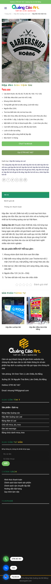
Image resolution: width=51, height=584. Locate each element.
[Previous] (1, 315)
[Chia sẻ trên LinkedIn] (25, 180)
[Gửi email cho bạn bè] (17, 180)
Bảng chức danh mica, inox (13, 432)
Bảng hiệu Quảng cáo (11, 413)
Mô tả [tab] (6, 195)
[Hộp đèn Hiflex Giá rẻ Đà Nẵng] (38, 310)
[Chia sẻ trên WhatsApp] (4, 180)
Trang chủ (8, 14)
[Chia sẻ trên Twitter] (12, 180)
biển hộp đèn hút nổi (30, 165)
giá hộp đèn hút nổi (14, 167)
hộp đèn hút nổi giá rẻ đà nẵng (14, 172)
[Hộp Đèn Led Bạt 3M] (13, 310)
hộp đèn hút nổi (27, 167)
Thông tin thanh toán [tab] (13, 207)
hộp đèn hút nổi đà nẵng (41, 167)
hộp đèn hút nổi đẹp (8, 170)
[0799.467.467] (5, 558)
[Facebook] (5, 576)
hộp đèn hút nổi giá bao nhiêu (25, 170)
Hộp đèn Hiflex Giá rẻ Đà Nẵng (38, 328)
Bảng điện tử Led (9, 421)
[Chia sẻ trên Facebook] (8, 180)
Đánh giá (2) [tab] (9, 201)
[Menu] (5, 8)
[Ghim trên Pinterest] (21, 180)
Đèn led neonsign (9, 429)
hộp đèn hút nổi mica (32, 172)
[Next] (49, 315)
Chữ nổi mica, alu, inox (11, 425)
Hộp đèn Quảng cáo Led (22, 14)
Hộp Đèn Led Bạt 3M (13, 327)
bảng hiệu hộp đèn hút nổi (13, 165)
